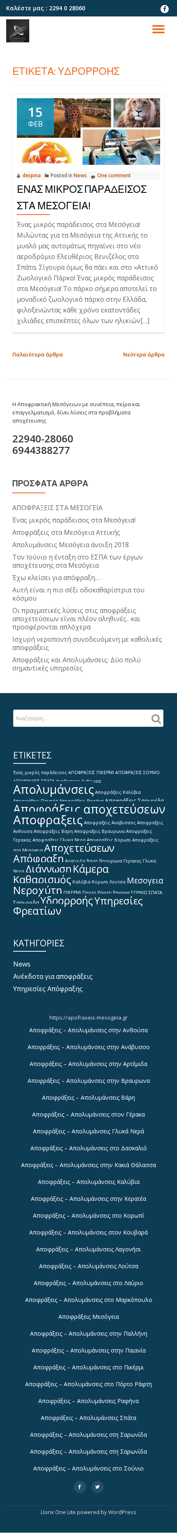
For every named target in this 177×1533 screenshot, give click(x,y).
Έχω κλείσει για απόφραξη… (56, 577)
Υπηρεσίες (118, 900)
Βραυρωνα (110, 861)
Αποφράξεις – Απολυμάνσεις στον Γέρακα (88, 1114)
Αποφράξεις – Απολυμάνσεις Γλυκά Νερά (88, 1131)
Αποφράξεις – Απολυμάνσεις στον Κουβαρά (88, 1232)
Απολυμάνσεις (53, 789)
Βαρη (92, 861)
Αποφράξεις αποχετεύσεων (89, 809)
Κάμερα (91, 869)
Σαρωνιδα (26, 902)
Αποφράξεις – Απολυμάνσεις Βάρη (88, 1097)
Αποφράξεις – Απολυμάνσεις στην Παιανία (89, 1350)
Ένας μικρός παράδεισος (40, 772)
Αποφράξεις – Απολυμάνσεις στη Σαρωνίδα (88, 1434)
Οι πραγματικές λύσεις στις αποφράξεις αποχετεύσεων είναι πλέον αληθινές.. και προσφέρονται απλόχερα (76, 618)
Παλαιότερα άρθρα (37, 354)
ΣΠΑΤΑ (155, 892)
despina (32, 175)
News (80, 175)
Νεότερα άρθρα (144, 354)
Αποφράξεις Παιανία (35, 801)
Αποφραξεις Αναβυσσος (110, 822)
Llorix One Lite (59, 1512)
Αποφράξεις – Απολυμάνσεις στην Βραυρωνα (89, 1080)
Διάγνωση (49, 869)
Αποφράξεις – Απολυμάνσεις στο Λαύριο (88, 1283)
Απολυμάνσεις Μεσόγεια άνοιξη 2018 (70, 544)
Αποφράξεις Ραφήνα (81, 801)
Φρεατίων (37, 911)
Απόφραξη (38, 858)
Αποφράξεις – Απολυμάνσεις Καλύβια (89, 1182)
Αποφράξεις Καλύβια (118, 792)
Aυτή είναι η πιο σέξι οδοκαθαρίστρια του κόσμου (78, 594)
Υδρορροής (66, 900)
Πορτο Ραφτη (97, 892)
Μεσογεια (145, 880)
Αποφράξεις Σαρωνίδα (134, 800)
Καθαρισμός (42, 879)
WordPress (122, 1512)
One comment (114, 175)
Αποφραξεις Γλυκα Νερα (59, 840)
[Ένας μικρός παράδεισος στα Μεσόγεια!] (88, 131)
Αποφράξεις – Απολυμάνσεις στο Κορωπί (88, 1215)
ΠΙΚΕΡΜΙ (72, 892)
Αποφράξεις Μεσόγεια (88, 1316)
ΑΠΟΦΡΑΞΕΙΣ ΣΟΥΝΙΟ (137, 772)
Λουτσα (117, 882)
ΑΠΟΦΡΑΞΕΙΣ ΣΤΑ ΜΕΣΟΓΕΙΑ (57, 507)
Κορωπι (100, 882)
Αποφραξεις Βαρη (53, 831)
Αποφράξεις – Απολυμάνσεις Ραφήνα (88, 1401)
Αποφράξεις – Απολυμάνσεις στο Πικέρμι (88, 1367)
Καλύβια (81, 882)
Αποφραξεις (48, 820)
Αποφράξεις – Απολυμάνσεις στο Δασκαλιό (88, 1148)
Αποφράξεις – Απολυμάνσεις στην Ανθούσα (88, 1030)
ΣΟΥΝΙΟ (139, 892)
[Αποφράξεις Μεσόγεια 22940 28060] (19, 30)
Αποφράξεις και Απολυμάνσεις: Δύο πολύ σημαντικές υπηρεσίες (76, 664)
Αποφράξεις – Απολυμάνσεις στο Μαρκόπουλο (88, 1300)
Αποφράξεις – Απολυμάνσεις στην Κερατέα (88, 1198)
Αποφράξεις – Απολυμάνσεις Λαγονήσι (88, 1249)
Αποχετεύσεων (79, 848)
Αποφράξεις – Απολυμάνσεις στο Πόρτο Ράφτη (88, 1384)
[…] (144, 320)
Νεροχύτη (37, 890)
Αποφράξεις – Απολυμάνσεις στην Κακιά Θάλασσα (88, 1165)
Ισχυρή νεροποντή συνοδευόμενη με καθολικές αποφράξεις (87, 643)
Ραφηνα (121, 892)
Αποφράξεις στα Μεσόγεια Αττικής (66, 532)
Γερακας (132, 861)
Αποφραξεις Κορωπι (109, 840)
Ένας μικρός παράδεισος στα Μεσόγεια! (73, 520)
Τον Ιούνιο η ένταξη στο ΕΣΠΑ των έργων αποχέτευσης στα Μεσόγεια (77, 561)
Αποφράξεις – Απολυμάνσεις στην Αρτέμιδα (88, 1064)
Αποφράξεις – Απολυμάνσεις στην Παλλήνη (88, 1333)
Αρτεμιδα (75, 861)
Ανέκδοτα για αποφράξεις (53, 976)
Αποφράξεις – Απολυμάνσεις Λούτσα (88, 1266)
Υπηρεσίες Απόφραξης (48, 988)
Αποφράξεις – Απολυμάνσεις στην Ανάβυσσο (89, 1047)
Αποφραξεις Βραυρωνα (99, 831)
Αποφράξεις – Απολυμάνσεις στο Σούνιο (88, 1468)
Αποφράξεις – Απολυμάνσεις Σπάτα (88, 1418)
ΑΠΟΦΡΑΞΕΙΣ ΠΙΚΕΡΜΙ (91, 772)
